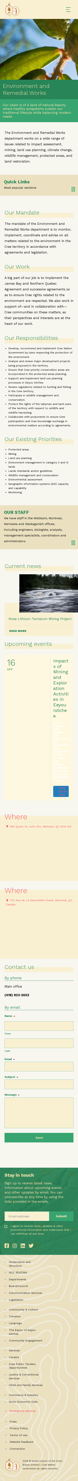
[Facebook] (8, 1246)
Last (7, 1051)
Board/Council (18, 1286)
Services (14, 1350)
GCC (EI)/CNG (18, 1272)
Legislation (16, 1299)
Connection (17, 1448)
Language (15, 1323)
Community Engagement (25, 1340)
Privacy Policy (19, 1428)
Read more (17, 630)
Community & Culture (23, 1309)
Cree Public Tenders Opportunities (22, 1365)
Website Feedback (21, 1441)
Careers (14, 1357)
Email (10, 1059)
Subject (11, 1077)
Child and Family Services (26, 1385)
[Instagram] (15, 1246)
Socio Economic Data (23, 1401)
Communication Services (25, 1292)
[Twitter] (31, 1246)
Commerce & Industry (23, 1395)
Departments (17, 1279)
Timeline (14, 1316)
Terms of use (18, 1435)
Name (10, 1016)
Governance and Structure (19, 1263)
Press (13, 1421)
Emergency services (23, 1410)
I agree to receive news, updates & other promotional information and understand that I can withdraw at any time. (26, 1235)
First (8, 1033)
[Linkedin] (24, 1246)
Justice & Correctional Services (23, 1376)
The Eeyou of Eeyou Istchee (22, 1331)
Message (12, 1095)
